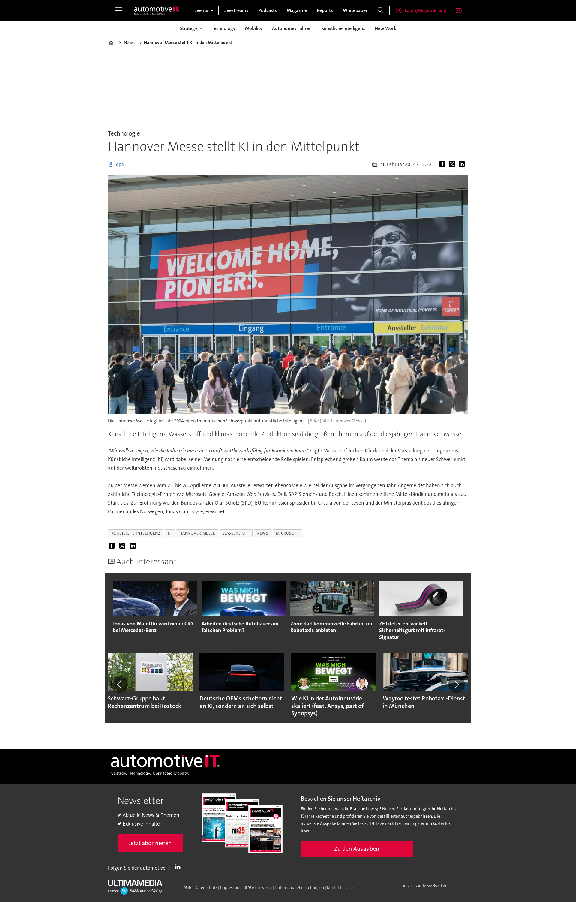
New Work (385, 28)
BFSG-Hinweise (258, 887)
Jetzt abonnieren (150, 843)
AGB (187, 887)
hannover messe (197, 533)
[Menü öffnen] (118, 10)
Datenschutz (205, 887)
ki (170, 533)
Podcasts (267, 10)
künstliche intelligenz (135, 533)
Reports (325, 10)
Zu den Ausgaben (357, 849)
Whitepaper (355, 10)
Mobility (253, 28)
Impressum (230, 887)
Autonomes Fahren (292, 28)
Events (201, 10)
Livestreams (236, 10)
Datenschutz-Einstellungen (299, 887)
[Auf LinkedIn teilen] (462, 164)
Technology (224, 28)
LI (179, 867)
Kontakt (334, 887)
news (262, 533)
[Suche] (380, 10)
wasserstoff (236, 533)
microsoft (287, 533)
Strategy (188, 28)
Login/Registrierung (425, 10)
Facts (349, 887)
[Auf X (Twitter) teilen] (453, 164)
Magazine (297, 10)
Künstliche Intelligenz (343, 28)
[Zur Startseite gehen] (157, 10)
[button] (119, 684)
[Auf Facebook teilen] (443, 164)
